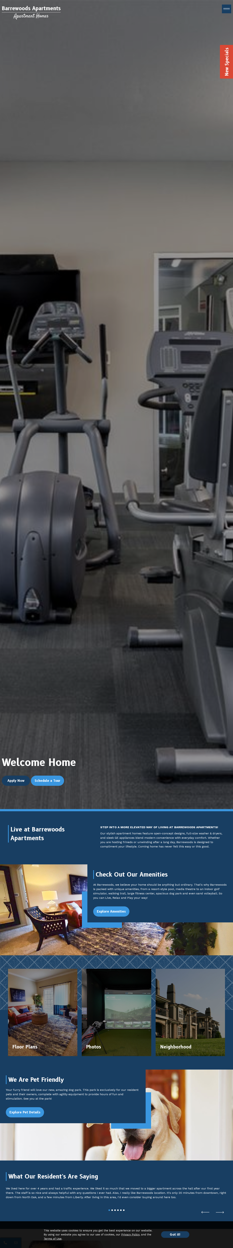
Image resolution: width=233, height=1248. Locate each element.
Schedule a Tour (47, 781)
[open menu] (226, 9)
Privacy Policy (130, 1234)
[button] (205, 1212)
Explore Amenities (111, 911)
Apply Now (16, 781)
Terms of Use (53, 1238)
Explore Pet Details (24, 1112)
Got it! (175, 1235)
